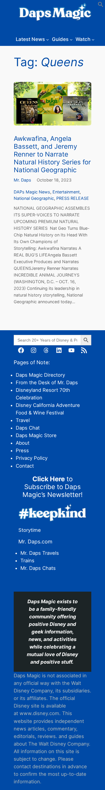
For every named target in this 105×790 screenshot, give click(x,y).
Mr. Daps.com (35, 541)
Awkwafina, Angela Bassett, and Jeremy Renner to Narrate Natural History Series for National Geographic (52, 154)
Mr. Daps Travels (39, 553)
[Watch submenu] (93, 39)
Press (22, 450)
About (22, 443)
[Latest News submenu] (47, 39)
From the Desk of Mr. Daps (47, 382)
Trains (27, 560)
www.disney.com (39, 713)
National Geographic (34, 198)
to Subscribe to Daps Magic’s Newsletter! (52, 486)
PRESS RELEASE (72, 198)
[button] (101, 5)
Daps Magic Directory (40, 375)
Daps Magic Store (36, 435)
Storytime (29, 530)
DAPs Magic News (32, 191)
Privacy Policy (32, 458)
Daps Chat (28, 428)
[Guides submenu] (71, 39)
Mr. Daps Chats (38, 568)
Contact (25, 466)
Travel (23, 420)
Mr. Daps (22, 179)
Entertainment (66, 191)
